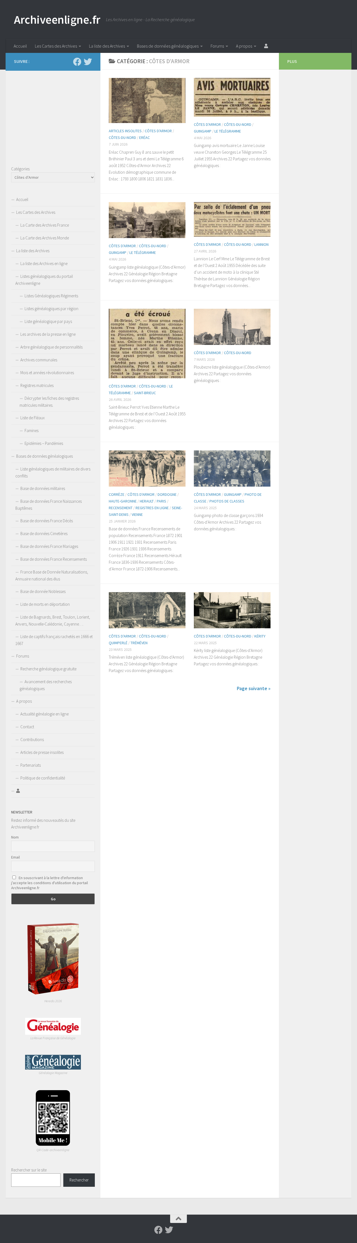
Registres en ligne (152, 507)
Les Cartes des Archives (56, 46)
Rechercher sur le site (29, 1170)
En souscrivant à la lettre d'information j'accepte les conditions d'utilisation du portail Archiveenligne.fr (49, 882)
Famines (31, 430)
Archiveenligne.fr (57, 19)
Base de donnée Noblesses (43, 591)
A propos (244, 46)
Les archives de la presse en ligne (48, 334)
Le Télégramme (227, 131)
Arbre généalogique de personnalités (51, 347)
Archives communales (38, 359)
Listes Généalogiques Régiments (51, 295)
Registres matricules (37, 385)
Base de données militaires (42, 488)
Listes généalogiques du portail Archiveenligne (44, 280)
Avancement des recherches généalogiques (46, 685)
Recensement (120, 507)
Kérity (260, 636)
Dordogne (167, 494)
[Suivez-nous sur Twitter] (88, 62)
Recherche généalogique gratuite (48, 668)
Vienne (137, 514)
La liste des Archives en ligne (43, 263)
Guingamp (202, 131)
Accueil (20, 46)
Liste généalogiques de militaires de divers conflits (52, 472)
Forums (217, 46)
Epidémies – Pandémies (44, 443)
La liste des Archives (107, 46)
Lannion (261, 244)
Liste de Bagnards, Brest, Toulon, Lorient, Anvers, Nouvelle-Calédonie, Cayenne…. (52, 620)
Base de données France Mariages (49, 546)
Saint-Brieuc (145, 392)
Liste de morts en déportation (45, 604)
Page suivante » (254, 688)
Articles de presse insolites (42, 752)
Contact (27, 726)
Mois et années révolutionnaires (47, 372)
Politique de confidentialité (42, 778)
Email (15, 857)
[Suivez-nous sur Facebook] (77, 62)
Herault (147, 501)
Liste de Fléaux (32, 417)
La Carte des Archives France (44, 225)
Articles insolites (125, 130)
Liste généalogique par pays (48, 321)
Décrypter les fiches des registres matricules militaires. (49, 402)
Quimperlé (118, 642)
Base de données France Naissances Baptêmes (48, 505)
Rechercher (79, 1180)
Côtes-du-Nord (122, 137)
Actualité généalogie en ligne (44, 714)
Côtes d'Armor (158, 130)
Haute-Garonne (123, 501)
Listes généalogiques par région (51, 308)
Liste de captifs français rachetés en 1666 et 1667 (54, 640)
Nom (15, 837)
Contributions (32, 739)
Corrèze (116, 494)
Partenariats (30, 765)
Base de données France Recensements (53, 559)
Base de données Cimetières (43, 533)
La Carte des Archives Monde (44, 238)
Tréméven (139, 642)
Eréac (144, 137)
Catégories (20, 168)
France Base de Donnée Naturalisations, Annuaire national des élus (51, 575)
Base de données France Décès (46, 520)
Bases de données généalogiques (168, 46)
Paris (161, 501)
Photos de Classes (226, 501)
